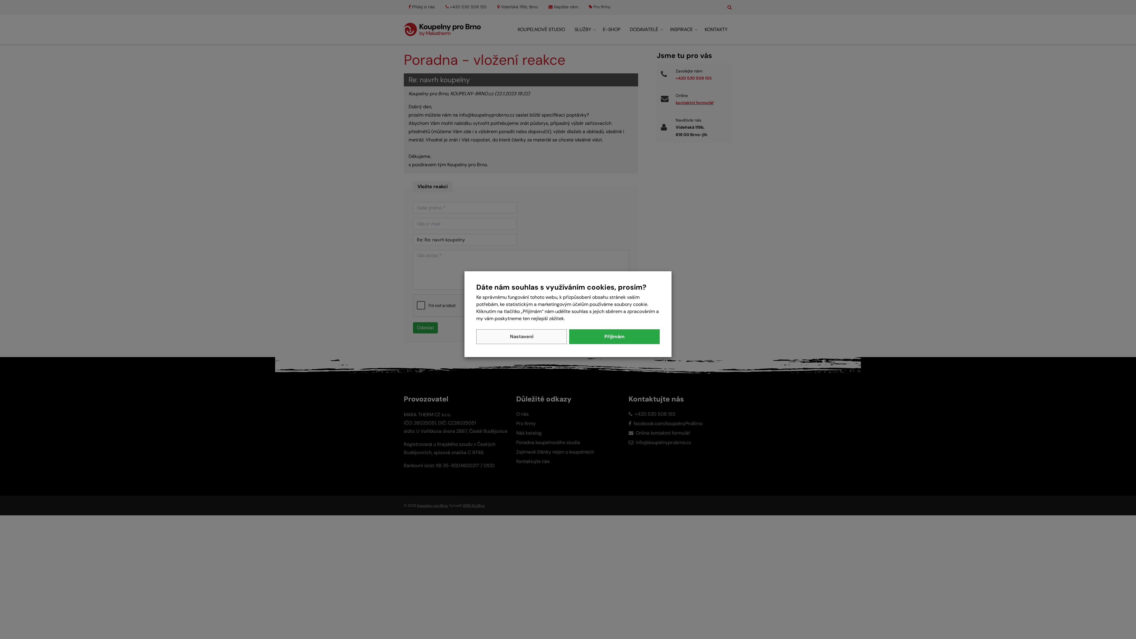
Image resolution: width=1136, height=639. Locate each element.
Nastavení (521, 336)
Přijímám (614, 336)
